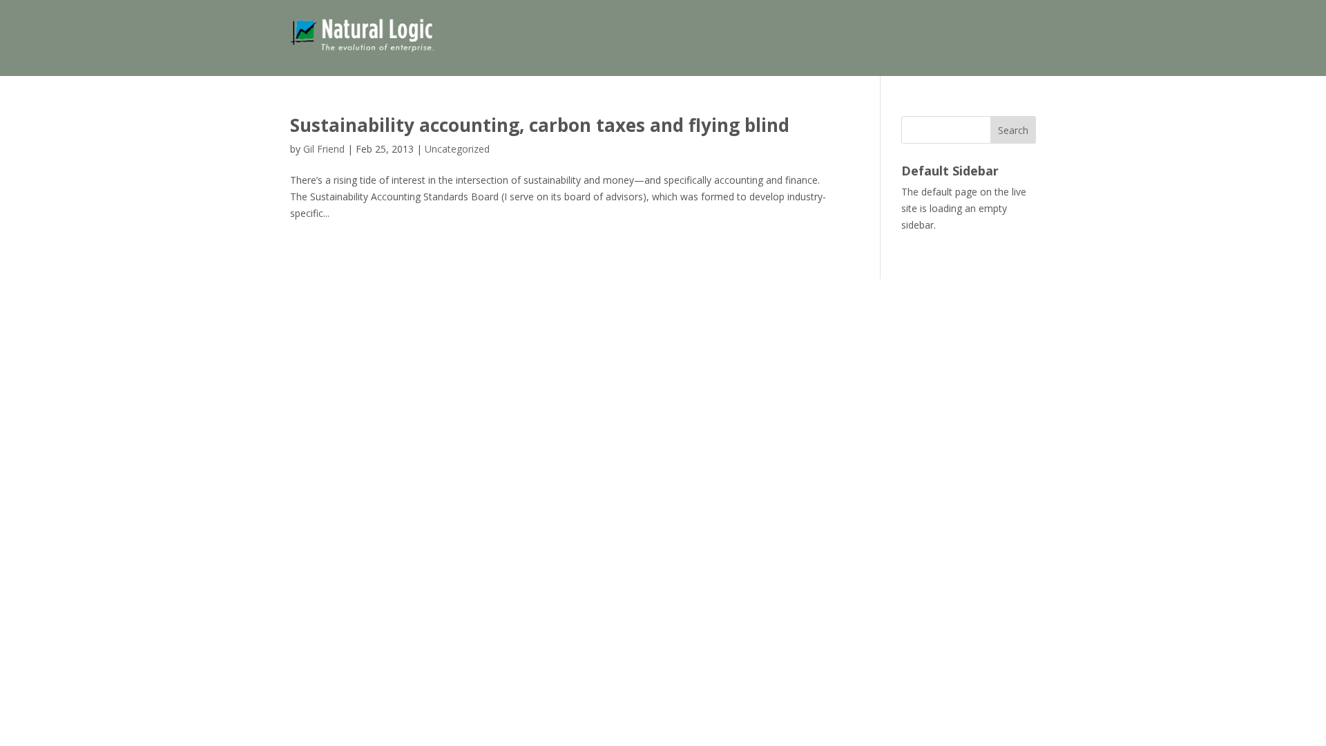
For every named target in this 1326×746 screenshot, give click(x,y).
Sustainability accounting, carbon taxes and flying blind (539, 125)
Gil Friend (324, 148)
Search (1013, 130)
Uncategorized (457, 148)
